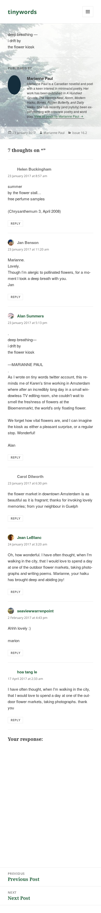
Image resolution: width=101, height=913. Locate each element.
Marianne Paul (54, 133)
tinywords (22, 12)
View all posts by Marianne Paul (57, 116)
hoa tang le (27, 672)
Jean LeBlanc (29, 537)
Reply (15, 223)
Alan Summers (30, 316)
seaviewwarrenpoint (35, 611)
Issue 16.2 (79, 133)
